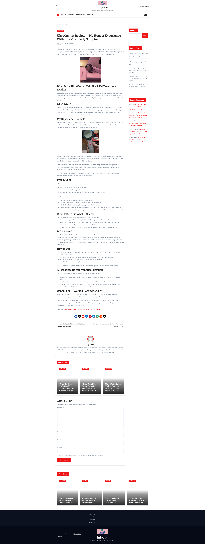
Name (59, 432)
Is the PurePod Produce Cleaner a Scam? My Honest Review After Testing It (138, 107)
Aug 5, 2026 (116, 390)
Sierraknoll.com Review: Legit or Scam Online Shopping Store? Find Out (138, 70)
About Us (91, 517)
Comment (60, 407)
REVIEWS (71, 15)
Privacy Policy (93, 514)
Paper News (77, 534)
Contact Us (92, 522)
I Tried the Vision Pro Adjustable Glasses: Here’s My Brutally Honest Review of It (66, 388)
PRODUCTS (61, 31)
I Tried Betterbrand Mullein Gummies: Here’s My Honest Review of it (113, 387)
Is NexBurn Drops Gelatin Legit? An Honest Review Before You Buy (138, 86)
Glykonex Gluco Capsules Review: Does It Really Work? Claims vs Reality (138, 115)
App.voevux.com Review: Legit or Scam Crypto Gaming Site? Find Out (138, 62)
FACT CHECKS (80, 15)
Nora (63, 44)
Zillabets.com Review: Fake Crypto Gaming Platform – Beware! (83, 309)
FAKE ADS (90, 15)
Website (59, 447)
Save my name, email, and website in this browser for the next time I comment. (81, 455)
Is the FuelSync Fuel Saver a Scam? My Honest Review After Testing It (138, 123)
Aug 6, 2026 (70, 390)
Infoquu (102, 7)
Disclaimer (92, 519)
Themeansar (58, 536)
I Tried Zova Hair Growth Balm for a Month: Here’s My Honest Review (89, 387)
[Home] (58, 15)
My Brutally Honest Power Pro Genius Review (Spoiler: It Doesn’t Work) (138, 140)
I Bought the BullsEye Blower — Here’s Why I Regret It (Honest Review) (138, 131)
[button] (148, 15)
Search (133, 30)
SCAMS (63, 15)
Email (59, 440)
